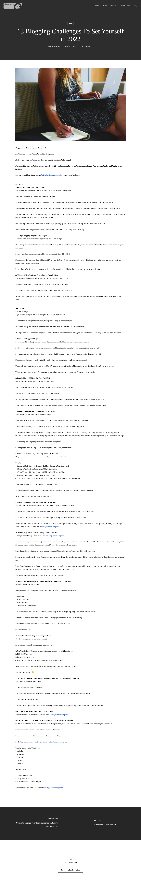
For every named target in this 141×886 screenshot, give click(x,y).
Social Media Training (31, 742)
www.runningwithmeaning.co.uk (53, 536)
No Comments (86, 46)
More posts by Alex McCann (70, 870)
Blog (70, 23)
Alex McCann (55, 46)
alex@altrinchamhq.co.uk (51, 175)
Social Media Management (52, 742)
